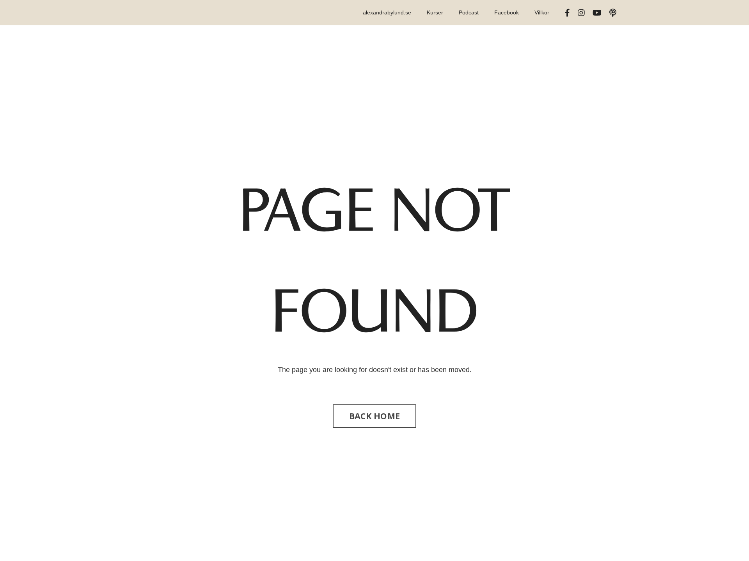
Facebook (506, 12)
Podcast (469, 12)
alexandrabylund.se (387, 12)
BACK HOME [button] (374, 416)
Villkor (541, 12)
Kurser (435, 12)
